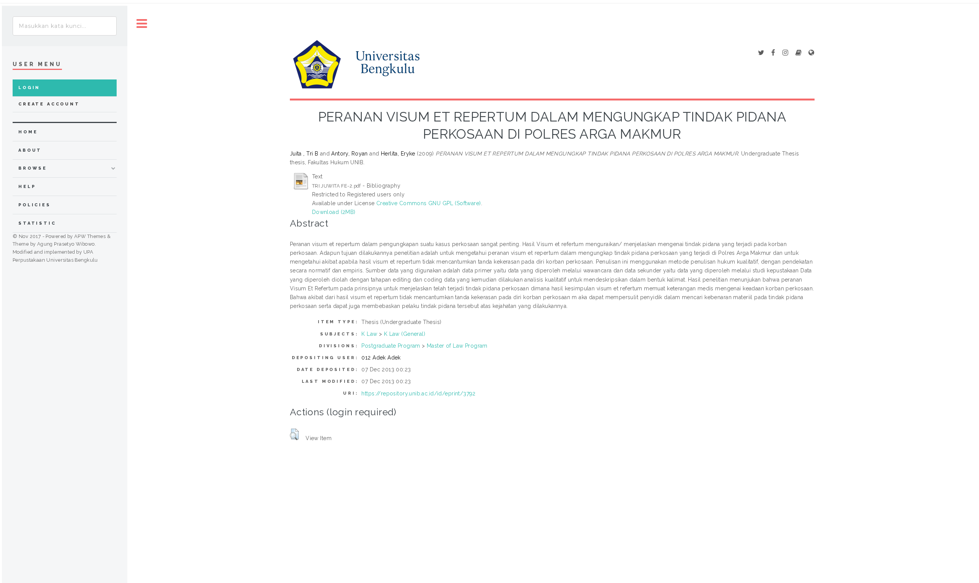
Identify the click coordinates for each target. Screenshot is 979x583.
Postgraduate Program (390, 346)
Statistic (37, 223)
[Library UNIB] (811, 53)
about (30, 150)
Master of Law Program (457, 346)
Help (27, 186)
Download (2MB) (334, 212)
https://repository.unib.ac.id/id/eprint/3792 (418, 393)
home (27, 132)
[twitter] (761, 53)
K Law (369, 334)
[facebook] (773, 53)
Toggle (141, 24)
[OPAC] (798, 53)
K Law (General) (404, 334)
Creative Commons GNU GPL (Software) (428, 203)
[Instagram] (785, 53)
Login (29, 87)
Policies (34, 204)
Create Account (49, 104)
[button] (294, 434)
